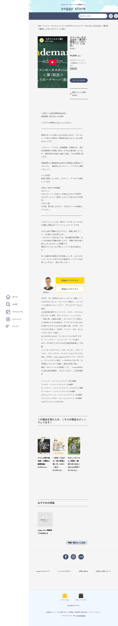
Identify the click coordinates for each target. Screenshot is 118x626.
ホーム (15, 297)
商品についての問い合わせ (79, 93)
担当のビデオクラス (70, 289)
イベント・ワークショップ (53, 26)
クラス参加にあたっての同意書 (65, 612)
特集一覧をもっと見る (76, 543)
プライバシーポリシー (95, 612)
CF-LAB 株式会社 (80, 615)
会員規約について (50, 612)
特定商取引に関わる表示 (81, 612)
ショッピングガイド (64, 571)
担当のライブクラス (70, 280)
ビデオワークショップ (74, 26)
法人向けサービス (73, 605)
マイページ (16, 319)
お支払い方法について (103, 571)
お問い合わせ (83, 571)
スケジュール (17, 312)
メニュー (15, 326)
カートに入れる (79, 80)
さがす (15, 304)
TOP (39, 26)
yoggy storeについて (43, 571)
